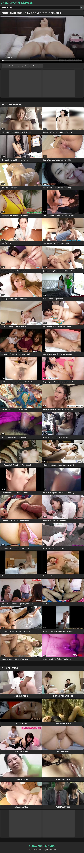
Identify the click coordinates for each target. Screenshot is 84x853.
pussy (20, 66)
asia (40, 66)
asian (5, 66)
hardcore (12, 66)
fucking (34, 66)
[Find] (81, 7)
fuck (26, 66)
